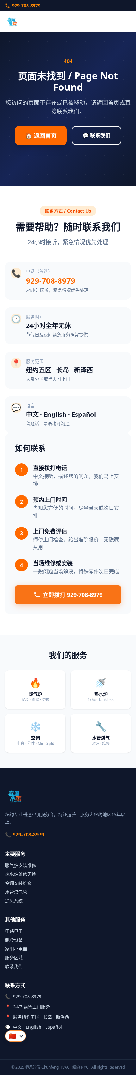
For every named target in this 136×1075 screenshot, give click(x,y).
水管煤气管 (16, 892)
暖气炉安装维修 (20, 865)
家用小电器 (16, 949)
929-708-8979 (26, 6)
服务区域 (14, 957)
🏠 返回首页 (41, 135)
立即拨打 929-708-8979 (72, 595)
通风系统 (14, 901)
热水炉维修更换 (20, 874)
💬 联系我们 (96, 135)
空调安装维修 (18, 883)
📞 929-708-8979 (24, 834)
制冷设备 (14, 940)
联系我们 (14, 966)
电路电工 (14, 931)
